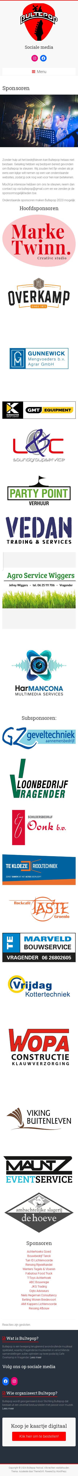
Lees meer (36, 1357)
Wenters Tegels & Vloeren (39, 1269)
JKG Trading (39, 1286)
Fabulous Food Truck (39, 1273)
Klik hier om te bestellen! (39, 1436)
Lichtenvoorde (47, 1304)
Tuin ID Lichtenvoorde (39, 1260)
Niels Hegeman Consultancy (39, 1295)
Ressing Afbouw (39, 1308)
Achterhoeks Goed (39, 1251)
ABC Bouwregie (39, 1282)
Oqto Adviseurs (39, 1291)
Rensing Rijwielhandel (39, 1264)
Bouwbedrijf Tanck (39, 1256)
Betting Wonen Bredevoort (39, 1299)
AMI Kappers (29, 1304)
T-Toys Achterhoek (39, 1278)
